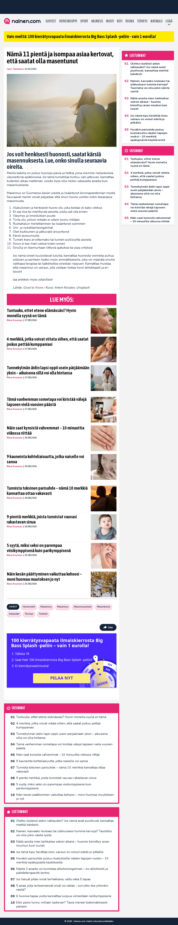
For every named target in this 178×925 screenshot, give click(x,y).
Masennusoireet (82, 606)
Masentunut (103, 606)
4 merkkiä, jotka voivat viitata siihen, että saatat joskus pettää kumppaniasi (47, 341)
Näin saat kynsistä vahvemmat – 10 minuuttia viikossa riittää (45, 430)
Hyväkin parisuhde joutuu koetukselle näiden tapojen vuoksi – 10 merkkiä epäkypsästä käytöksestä (62, 860)
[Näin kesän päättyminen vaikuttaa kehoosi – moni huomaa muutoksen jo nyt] (103, 584)
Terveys (142, 21)
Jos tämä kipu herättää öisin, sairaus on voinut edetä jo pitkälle (59, 852)
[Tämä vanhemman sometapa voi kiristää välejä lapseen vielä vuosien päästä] (103, 410)
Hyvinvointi (29, 606)
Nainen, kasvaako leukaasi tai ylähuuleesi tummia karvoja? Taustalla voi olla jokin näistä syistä (64, 833)
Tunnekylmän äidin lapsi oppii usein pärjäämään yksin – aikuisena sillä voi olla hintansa (48, 370)
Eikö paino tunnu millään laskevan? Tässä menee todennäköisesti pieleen (61, 904)
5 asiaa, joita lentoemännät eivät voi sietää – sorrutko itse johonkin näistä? (62, 888)
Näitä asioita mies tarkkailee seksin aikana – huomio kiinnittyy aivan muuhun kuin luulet (62, 843)
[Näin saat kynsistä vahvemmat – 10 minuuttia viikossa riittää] (103, 438)
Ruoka (130, 21)
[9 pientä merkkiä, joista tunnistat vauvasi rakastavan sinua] (103, 527)
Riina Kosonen (14, 320)
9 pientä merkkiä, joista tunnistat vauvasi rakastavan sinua (42, 519)
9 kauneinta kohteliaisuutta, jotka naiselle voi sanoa (45, 459)
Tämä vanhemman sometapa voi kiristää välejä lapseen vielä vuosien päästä (47, 402)
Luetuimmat (20, 812)
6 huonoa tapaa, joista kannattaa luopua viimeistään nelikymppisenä (63, 896)
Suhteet (51, 21)
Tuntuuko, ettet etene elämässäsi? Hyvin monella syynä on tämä (41, 313)
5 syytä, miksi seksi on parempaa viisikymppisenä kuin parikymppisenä (39, 548)
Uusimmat (18, 708)
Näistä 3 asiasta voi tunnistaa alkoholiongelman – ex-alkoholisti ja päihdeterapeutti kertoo (62, 871)
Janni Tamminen (15, 69)
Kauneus (97, 21)
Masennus (46, 606)
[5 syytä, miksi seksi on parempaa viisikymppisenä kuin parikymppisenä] (103, 556)
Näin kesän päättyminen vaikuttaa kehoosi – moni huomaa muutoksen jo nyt (44, 576)
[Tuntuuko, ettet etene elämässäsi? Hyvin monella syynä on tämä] (103, 321)
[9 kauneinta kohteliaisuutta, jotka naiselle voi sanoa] (103, 467)
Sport (84, 21)
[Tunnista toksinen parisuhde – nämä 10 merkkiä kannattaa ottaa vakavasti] (103, 498)
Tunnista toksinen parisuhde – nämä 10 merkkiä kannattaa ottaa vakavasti (47, 490)
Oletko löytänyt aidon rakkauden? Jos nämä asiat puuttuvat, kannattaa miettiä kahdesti (65, 823)
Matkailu (157, 21)
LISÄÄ (169, 21)
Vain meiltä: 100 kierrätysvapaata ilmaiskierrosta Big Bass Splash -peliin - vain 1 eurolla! (81, 36)
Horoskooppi (68, 21)
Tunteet (43, 613)
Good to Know (33, 287)
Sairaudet (14, 613)
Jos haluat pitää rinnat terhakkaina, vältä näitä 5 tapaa (53, 879)
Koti (119, 21)
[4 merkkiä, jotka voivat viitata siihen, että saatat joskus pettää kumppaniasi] (103, 349)
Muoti (110, 21)
